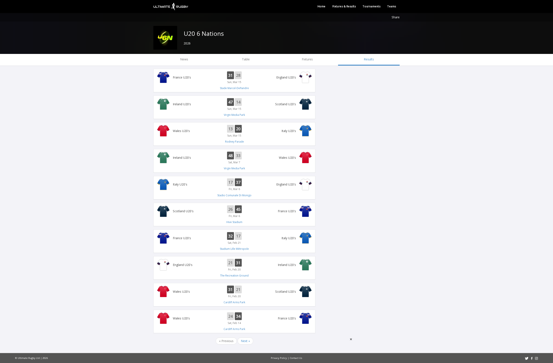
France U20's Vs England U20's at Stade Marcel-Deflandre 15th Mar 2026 (234, 77)
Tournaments (371, 6)
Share (396, 17)
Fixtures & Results (344, 6)
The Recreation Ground (234, 275)
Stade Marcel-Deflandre (234, 88)
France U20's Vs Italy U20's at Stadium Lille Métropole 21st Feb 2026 (234, 238)
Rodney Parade (234, 141)
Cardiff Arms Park (234, 302)
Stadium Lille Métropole (234, 249)
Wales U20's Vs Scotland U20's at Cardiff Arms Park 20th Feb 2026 (234, 291)
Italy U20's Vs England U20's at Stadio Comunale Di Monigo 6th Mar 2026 (234, 184)
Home (322, 6)
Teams (391, 6)
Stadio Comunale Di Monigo (234, 195)
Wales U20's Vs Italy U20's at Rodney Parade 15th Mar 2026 (234, 131)
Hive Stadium (234, 222)
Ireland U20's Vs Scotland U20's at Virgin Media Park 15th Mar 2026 (234, 104)
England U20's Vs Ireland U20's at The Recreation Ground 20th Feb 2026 (234, 265)
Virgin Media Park (234, 115)
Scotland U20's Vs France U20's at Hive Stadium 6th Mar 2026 (234, 211)
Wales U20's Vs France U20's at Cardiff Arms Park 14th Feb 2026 (234, 318)
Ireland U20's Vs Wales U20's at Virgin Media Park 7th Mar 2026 (234, 158)
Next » (245, 341)
